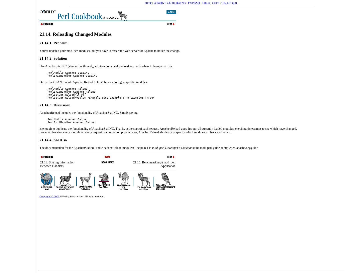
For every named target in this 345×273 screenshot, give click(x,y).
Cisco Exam (229, 2)
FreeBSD (194, 2)
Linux (206, 2)
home (148, 2)
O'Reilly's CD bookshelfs (170, 2)
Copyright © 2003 (49, 196)
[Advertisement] (18, 135)
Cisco (215, 2)
